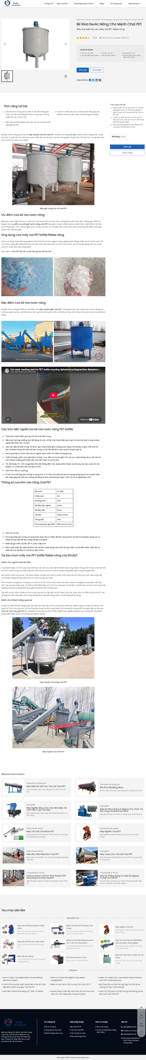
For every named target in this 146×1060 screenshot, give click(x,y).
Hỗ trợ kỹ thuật (102, 1027)
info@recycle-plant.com (131, 1031)
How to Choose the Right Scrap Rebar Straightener (68, 979)
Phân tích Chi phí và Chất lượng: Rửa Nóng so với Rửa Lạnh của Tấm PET (121, 992)
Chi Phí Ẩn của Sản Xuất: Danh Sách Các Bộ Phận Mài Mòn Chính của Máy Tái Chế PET (24, 985)
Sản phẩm (96, 20)
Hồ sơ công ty (50, 1027)
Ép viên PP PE (76, 1027)
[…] (5, 44)
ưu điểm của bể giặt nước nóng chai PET (30, 224)
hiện (123, 137)
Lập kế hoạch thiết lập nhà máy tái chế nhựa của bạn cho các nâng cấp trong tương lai (72, 992)
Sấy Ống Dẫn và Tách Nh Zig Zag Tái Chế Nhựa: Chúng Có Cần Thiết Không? (119, 985)
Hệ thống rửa (41, 783)
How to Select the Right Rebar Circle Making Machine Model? (22, 979)
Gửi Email (97, 70)
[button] (7, 76)
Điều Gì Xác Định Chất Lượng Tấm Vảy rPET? (71, 984)
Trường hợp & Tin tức (36, 873)
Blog (102, 3)
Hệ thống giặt (107, 20)
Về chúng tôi (115, 3)
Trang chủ (48, 3)
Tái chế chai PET (77, 1030)
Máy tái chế (62, 3)
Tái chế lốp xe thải (78, 1033)
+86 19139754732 (129, 1027)
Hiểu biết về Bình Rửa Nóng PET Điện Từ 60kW (23, 991)
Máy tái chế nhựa (83, 20)
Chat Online (127, 153)
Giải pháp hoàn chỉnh (83, 3)
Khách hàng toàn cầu (54, 1033)
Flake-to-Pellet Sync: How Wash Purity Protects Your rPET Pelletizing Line (120, 979)
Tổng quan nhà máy (53, 1030)
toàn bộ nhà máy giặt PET (12, 611)
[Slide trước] (66, 44)
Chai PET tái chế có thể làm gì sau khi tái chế (31, 251)
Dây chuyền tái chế (35, 828)
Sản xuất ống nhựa (78, 1036)
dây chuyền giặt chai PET (50, 309)
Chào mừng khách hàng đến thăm (106, 1031)
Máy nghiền (114, 828)
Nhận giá (83, 70)
